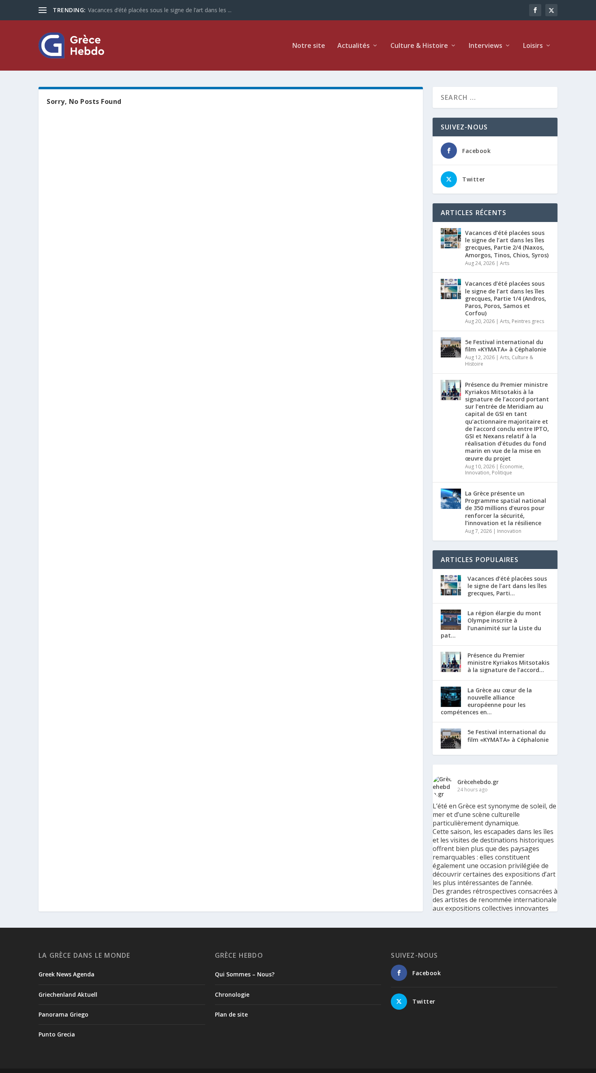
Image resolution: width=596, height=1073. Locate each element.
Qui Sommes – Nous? (244, 974)
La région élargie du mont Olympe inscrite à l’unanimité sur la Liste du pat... (491, 624)
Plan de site (231, 1014)
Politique (502, 472)
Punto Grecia (57, 1034)
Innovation (477, 472)
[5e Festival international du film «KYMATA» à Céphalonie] (451, 347)
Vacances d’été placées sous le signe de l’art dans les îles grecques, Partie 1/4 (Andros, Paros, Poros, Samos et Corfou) (505, 298)
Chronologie (232, 994)
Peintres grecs (528, 321)
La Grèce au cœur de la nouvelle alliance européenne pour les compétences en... (486, 701)
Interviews (485, 46)
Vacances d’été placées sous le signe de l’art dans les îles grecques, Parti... (507, 586)
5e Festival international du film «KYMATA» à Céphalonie (505, 345)
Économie (511, 466)
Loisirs (533, 46)
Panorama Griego (63, 1014)
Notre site (308, 46)
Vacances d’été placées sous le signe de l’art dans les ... (160, 10)
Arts (504, 263)
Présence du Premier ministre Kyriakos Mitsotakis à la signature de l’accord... (508, 662)
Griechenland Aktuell (68, 994)
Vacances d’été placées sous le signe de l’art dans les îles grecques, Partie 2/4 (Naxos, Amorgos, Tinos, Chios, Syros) (507, 244)
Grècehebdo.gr (478, 782)
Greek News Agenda (66, 974)
